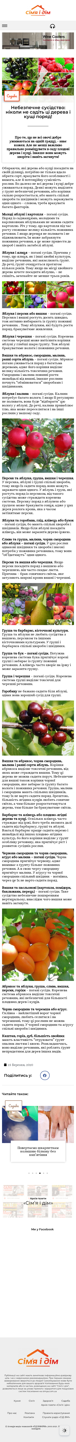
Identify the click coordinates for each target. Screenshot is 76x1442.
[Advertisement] (38, 1281)
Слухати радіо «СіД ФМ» (56, 1417)
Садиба (12, 96)
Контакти (29, 1417)
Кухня (17, 1400)
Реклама (30, 1413)
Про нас (12, 1413)
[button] (45, 1075)
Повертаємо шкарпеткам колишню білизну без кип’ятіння (38, 1151)
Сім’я (32, 1400)
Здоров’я (48, 1400)
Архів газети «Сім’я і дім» (55, 1404)
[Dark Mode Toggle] (64, 1430)
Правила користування (56, 1413)
